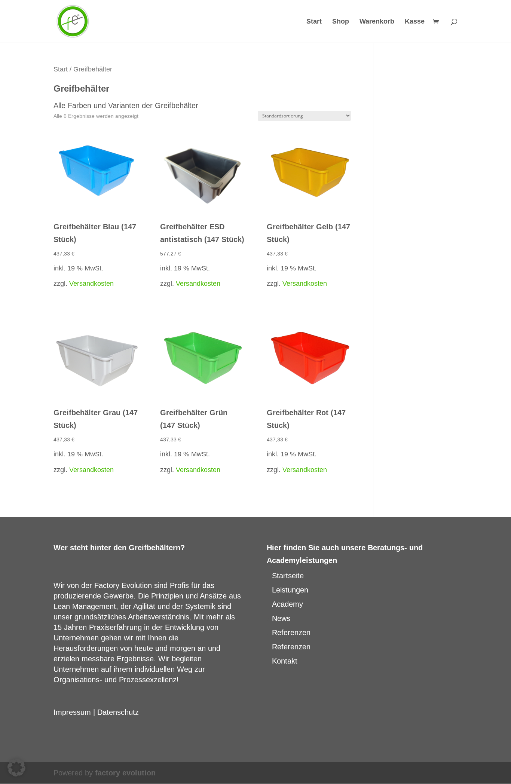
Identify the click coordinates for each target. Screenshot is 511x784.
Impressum (72, 712)
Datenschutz (118, 712)
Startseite (288, 576)
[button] (16, 767)
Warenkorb (376, 22)
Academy (287, 604)
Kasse (415, 22)
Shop (340, 22)
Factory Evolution (123, 585)
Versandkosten (91, 283)
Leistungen (290, 590)
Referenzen (291, 632)
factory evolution (125, 773)
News (281, 618)
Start (314, 22)
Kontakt (284, 661)
